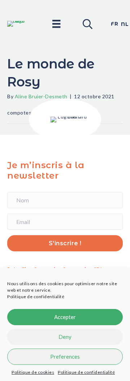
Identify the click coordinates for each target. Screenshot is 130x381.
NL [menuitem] (125, 24)
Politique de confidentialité (35, 296)
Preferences (65, 356)
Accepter (65, 317)
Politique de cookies (33, 372)
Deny (65, 336)
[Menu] (56, 23)
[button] (87, 23)
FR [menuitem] (114, 24)
